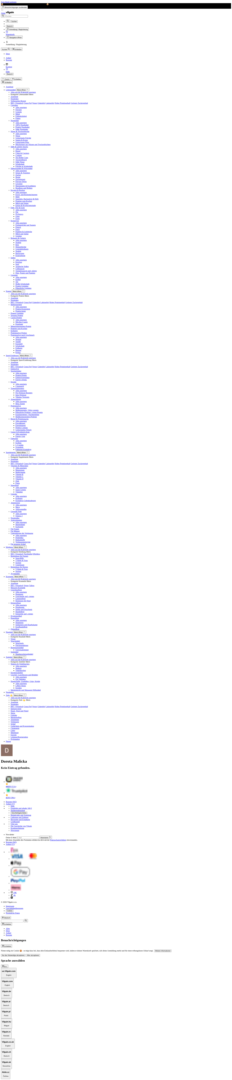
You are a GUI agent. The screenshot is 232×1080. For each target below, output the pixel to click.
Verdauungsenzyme (22, 542)
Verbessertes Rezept (18, 101)
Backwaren (19, 253)
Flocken (18, 110)
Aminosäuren (16, 399)
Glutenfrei (41, 103)
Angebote (9, 87)
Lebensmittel (11, 90)
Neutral (18, 339)
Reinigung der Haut (23, 601)
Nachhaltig (28, 554)
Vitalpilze (19, 492)
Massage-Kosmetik (18, 588)
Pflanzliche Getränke (23, 288)
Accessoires (15, 574)
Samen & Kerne (21, 140)
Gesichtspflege (16, 590)
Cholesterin (15, 728)
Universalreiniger (22, 650)
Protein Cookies (21, 428)
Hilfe (12, 806)
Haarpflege (15, 618)
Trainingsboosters (17, 388)
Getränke (14, 275)
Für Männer (15, 531)
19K (15, 893)
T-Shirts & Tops (21, 560)
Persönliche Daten (13, 913)
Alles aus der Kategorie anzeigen (23, 92)
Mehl (17, 197)
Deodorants (19, 607)
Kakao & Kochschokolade (25, 205)
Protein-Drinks (21, 375)
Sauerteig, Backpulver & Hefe (27, 199)
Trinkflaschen (20, 670)
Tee (16, 282)
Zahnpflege (15, 629)
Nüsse (17, 136)
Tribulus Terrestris (22, 397)
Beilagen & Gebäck (18, 238)
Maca (17, 507)
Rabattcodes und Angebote (21, 815)
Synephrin (19, 447)
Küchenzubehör (17, 673)
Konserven (15, 221)
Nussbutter (15, 121)
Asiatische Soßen (22, 266)
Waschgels (19, 643)
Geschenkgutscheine (19, 813)
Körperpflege (16, 603)
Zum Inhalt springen (8, 2)
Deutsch (10, 74)
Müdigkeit (14, 733)
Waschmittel (15, 641)
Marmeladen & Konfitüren (25, 186)
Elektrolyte (15, 369)
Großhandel (15, 822)
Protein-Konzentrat (22, 309)
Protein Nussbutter (22, 127)
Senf (17, 264)
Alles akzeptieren (33, 955)
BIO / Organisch (17, 103)
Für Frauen (15, 529)
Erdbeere (18, 348)
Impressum (10, 906)
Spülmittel (14, 652)
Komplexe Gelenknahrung (25, 501)
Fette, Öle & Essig (18, 208)
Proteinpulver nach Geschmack (22, 335)
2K (14, 895)
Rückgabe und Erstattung (20, 820)
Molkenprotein (16, 305)
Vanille (18, 342)
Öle (16, 212)
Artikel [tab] (8, 933)
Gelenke (14, 494)
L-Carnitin (19, 445)
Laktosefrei (50, 103)
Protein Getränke (21, 286)
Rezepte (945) (11, 802)
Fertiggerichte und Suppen (25, 225)
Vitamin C (19, 477)
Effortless (36, 554)
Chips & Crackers (22, 153)
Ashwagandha (20, 509)
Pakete (8, 741)
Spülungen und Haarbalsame (26, 625)
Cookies (18, 155)
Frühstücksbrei (21, 116)
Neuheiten (14, 99)
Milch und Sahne (22, 203)
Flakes (17, 118)
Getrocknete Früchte (23, 138)
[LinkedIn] (12, 898)
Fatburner (14, 439)
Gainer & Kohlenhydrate (20, 432)
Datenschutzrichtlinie (58, 840)
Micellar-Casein (21, 322)
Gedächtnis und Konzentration (22, 726)
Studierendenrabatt (18, 810)
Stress (13, 713)
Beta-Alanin (20, 404)
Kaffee (18, 280)
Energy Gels (20, 436)
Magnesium (19, 470)
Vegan (34, 103)
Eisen (17, 483)
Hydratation (15, 739)
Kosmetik (10, 577)
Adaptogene (15, 503)
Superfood (15, 485)
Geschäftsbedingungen (14, 908)
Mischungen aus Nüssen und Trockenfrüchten (33, 144)
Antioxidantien (16, 520)
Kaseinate (19, 324)
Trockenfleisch (21, 160)
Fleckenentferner (21, 645)
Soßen (13, 258)
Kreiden (18, 688)
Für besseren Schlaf (18, 544)
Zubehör (9, 657)
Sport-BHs (19, 558)
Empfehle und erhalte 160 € (21, 808)
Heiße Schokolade (22, 284)
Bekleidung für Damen (19, 556)
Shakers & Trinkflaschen (20, 664)
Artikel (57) (10, 804)
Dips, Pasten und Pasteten (25, 273)
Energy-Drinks (21, 380)
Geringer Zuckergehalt (79, 103)
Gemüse (18, 236)
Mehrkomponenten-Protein (21, 326)
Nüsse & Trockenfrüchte (20, 131)
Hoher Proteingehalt (62, 103)
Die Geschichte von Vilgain (21, 826)
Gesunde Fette (16, 511)
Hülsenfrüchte (20, 247)
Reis (17, 245)
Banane (18, 350)
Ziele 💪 (9, 695)
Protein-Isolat (20, 311)
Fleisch (18, 227)
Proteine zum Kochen (23, 201)
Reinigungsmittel (17, 648)
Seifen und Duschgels (23, 609)
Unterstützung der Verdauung (22, 533)
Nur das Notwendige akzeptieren (13, 955)
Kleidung (9, 547)
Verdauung (15, 722)
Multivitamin (20, 472)
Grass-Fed (28, 103)
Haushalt (9, 632)
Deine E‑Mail (11, 838)
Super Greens (20, 490)
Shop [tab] (8, 931)
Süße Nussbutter (21, 129)
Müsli (17, 114)
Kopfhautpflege (21, 627)
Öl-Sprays (19, 214)
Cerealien (14, 105)
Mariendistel (20, 525)
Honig (17, 177)
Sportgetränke (16, 371)
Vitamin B (19, 474)
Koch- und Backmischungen (26, 195)
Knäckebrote (20, 256)
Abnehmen (15, 720)
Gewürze (18, 184)
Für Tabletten (20, 679)
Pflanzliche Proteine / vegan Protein (29, 412)
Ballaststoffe (20, 540)
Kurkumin (19, 527)
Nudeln (18, 243)
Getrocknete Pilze (22, 142)
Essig (17, 219)
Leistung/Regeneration (19, 737)
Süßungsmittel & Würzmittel (21, 168)
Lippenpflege (20, 599)
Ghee (17, 216)
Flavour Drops (21, 182)
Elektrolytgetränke (22, 378)
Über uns (14, 824)
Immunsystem (16, 709)
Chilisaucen (19, 269)
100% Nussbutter (22, 125)
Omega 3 (18, 516)
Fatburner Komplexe (23, 449)
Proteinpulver (16, 406)
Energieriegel (20, 425)
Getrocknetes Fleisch (23, 430)
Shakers (18, 668)
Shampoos (19, 623)
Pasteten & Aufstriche (23, 232)
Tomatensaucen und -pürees (26, 271)
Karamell (18, 344)
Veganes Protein (17, 315)
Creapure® (19, 386)
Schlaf (13, 724)
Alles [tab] (8, 929)
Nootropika (15, 518)
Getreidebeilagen (21, 249)
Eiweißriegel (20, 423)
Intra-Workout (20, 395)
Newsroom (15, 830)
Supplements (11, 452)
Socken (18, 563)
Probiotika (19, 538)
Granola (18, 112)
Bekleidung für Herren (19, 567)
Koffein (18, 443)
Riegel (17, 151)
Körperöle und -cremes (24, 614)
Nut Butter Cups (21, 158)
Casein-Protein (16, 318)
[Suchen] (3, 16)
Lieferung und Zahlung (19, 817)
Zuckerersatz (20, 179)
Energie (14, 735)
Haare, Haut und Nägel (19, 711)
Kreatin (13, 382)
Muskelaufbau (16, 717)
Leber (13, 730)
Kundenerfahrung (17, 828)
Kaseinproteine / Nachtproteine (27, 415)
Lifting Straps (20, 686)
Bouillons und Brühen (23, 188)
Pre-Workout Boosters (23, 393)
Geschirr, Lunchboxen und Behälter (24, 675)
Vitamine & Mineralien (19, 466)
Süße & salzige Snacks (19, 147)
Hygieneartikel (16, 616)
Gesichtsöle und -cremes (24, 596)
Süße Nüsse (20, 162)
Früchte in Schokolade (24, 166)
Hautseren (19, 594)
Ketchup (18, 262)
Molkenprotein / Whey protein (27, 410)
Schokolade (19, 164)
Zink (17, 481)
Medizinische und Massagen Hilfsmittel (26, 690)
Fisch (17, 229)
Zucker (18, 175)
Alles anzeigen (21, 107)
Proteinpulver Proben (19, 333)
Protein (9, 291)
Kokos (18, 352)
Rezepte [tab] (9, 935)
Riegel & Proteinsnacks (20, 419)
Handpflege (19, 612)
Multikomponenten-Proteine (26, 417)
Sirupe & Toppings (22, 173)
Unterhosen (19, 565)
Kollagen (14, 331)
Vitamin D (19, 479)
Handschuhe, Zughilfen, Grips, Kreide (25, 681)
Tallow (31, 586)
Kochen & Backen (18, 190)
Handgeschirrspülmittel (24, 654)
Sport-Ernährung (12, 356)
